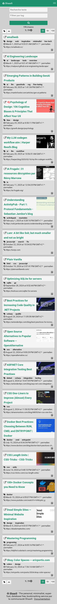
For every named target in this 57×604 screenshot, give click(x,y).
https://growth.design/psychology (19, 128)
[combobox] (29, 15)
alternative (17, 349)
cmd (17, 440)
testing (38, 378)
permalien (27, 44)
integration (28, 378)
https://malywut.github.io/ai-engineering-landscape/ (27, 66)
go (15, 283)
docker (10, 440)
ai (7, 60)
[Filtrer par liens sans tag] (4, 31)
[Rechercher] (29, 23)
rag (29, 84)
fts (28, 242)
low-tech (48, 41)
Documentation (42, 599)
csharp (10, 314)
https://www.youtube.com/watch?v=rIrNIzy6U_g (25, 500)
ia (7, 182)
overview (33, 60)
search (21, 242)
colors (9, 564)
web (17, 41)
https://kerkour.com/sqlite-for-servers (21, 291)
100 (53, 31)
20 (43, 31)
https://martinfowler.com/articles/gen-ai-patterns (25, 93)
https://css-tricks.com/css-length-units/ (22, 473)
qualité (18, 314)
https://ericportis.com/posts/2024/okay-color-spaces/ (28, 572)
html (8, 263)
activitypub (11, 218)
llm (12, 84)
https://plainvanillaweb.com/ (17, 269)
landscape (15, 60)
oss (8, 349)
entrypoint (26, 440)
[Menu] (54, 4)
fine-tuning (37, 84)
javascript (11, 242)
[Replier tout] (9, 31)
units (15, 467)
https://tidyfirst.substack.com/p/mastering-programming (28, 550)
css (14, 263)
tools (25, 60)
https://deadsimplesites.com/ (17, 529)
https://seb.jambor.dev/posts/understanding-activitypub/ (28, 223)
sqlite (9, 283)
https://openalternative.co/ (16, 355)
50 (47, 31)
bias (8, 120)
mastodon (23, 218)
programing (11, 542)
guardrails (20, 84)
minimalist (37, 41)
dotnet (9, 378)
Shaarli (8, 3)
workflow (20, 151)
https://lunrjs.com (12, 250)
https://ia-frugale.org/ (14, 190)
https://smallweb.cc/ (14, 47)
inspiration (25, 41)
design (9, 41)
